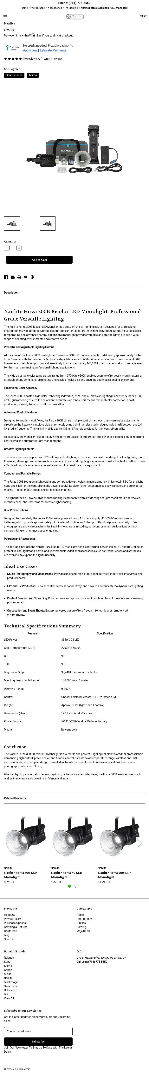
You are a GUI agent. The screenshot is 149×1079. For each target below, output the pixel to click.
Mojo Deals (83, 931)
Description (11, 292)
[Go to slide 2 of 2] (75, 886)
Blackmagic (11, 982)
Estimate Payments (53, 50)
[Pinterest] (32, 277)
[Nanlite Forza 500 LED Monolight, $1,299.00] (119, 835)
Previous (5, 843)
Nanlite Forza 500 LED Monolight (114, 875)
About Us (9, 914)
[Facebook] (6, 277)
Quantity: (10, 241)
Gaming (81, 927)
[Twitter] (26, 277)
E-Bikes (81, 922)
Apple (80, 914)
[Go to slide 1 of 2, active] (69, 886)
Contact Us (10, 931)
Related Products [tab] (15, 798)
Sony (7, 961)
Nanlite (8, 978)
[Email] (13, 277)
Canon (8, 969)
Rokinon (9, 957)
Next (140, 843)
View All (9, 998)
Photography (85, 918)
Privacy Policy (12, 918)
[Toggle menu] (5, 16)
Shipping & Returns (15, 927)
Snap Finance (14, 75)
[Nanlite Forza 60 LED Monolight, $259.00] (72, 835)
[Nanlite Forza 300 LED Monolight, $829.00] (25, 835)
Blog (7, 935)
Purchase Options (15, 922)
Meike (7, 974)
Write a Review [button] (53, 58)
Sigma (8, 965)
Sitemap (9, 939)
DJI (6, 994)
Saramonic (10, 986)
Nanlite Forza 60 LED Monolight (66, 875)
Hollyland (9, 990)
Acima (33, 75)
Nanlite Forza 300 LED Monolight (20, 875)
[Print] (19, 277)
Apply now (30, 50)
